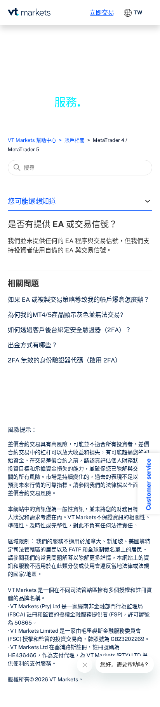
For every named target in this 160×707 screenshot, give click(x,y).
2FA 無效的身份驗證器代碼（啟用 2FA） (64, 360)
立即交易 (101, 12)
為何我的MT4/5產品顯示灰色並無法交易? (65, 314)
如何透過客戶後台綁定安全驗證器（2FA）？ (69, 330)
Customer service (148, 484)
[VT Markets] (29, 12)
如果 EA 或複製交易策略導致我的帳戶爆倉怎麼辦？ (79, 299)
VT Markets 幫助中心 (32, 140)
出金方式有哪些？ (32, 345)
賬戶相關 (74, 140)
